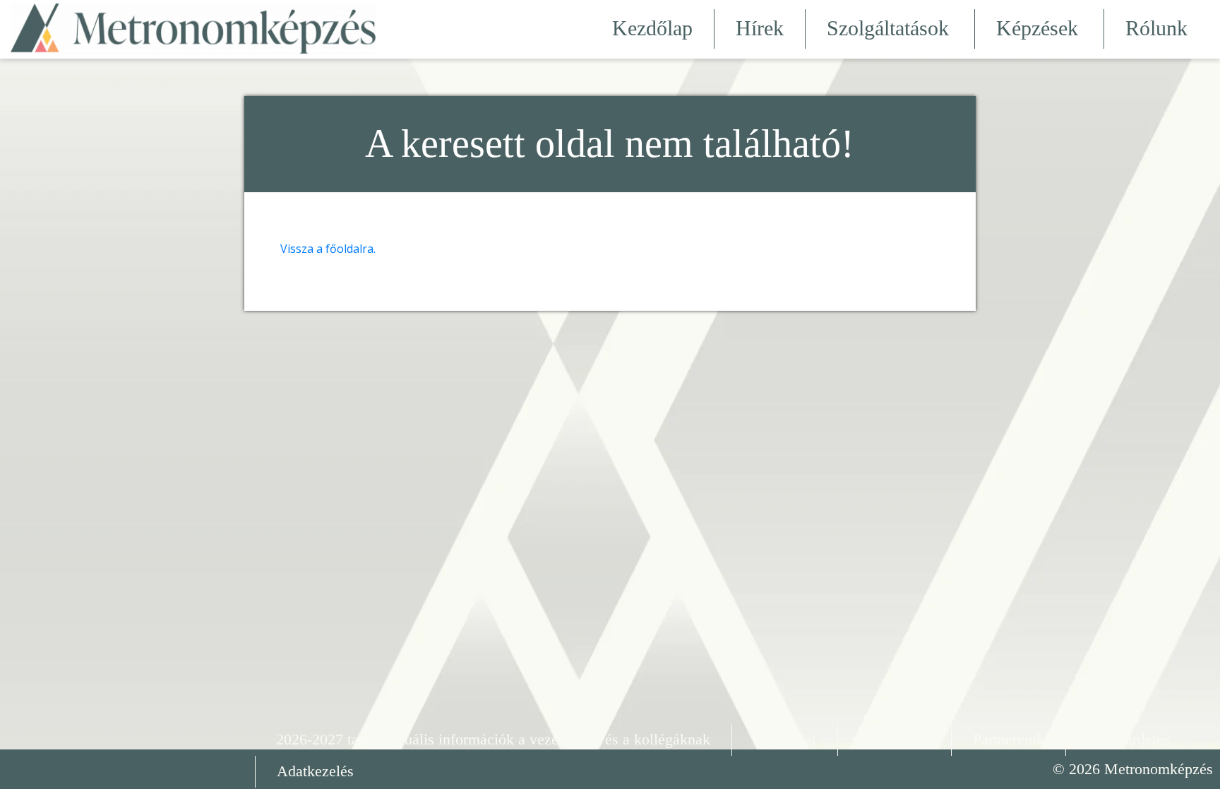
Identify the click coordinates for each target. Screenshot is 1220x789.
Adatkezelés (315, 771)
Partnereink (1008, 739)
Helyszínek (894, 739)
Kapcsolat (784, 739)
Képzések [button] (1037, 28)
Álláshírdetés (1128, 739)
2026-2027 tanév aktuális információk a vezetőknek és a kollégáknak (493, 739)
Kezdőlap (652, 28)
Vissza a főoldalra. (328, 248)
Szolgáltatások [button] (888, 28)
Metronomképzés (1158, 769)
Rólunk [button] (1156, 28)
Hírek (760, 28)
